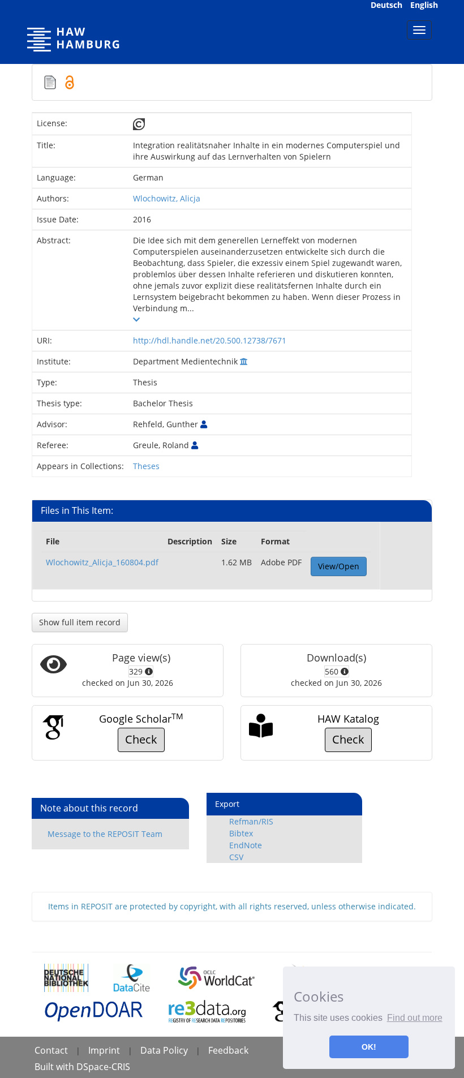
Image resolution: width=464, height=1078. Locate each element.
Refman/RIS (251, 821)
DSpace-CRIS (103, 1066)
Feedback (228, 1050)
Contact (51, 1050)
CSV (236, 857)
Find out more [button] (414, 1018)
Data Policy (164, 1050)
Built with (55, 1066)
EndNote (245, 845)
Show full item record (80, 622)
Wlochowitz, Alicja (166, 198)
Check (141, 739)
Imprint (104, 1050)
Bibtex (241, 833)
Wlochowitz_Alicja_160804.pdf (102, 562)
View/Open (338, 566)
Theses (146, 466)
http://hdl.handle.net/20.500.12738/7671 (209, 340)
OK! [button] (369, 1046)
